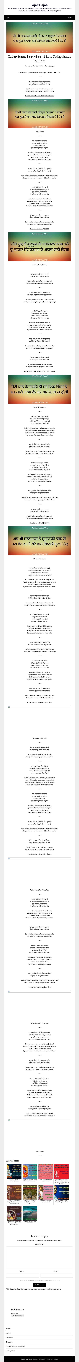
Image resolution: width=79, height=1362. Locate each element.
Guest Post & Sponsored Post (15, 1346)
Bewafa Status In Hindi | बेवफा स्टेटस (39, 987)
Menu (69, 17)
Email (56, 1271)
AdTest (8, 1333)
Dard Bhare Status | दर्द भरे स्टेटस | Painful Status (39, 371)
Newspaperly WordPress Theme (48, 1359)
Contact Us (9, 1337)
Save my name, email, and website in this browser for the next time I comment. (40, 1280)
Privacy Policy (10, 1351)
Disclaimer (9, 1342)
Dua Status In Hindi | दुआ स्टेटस (39, 229)
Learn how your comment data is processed (46, 1289)
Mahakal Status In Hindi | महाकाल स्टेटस (39, 702)
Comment (39, 1244)
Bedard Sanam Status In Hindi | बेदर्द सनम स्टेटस (39, 96)
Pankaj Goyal (49, 66)
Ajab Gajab (40, 5)
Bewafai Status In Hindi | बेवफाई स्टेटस (39, 854)
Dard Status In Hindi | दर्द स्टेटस (39, 523)
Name (22, 1271)
